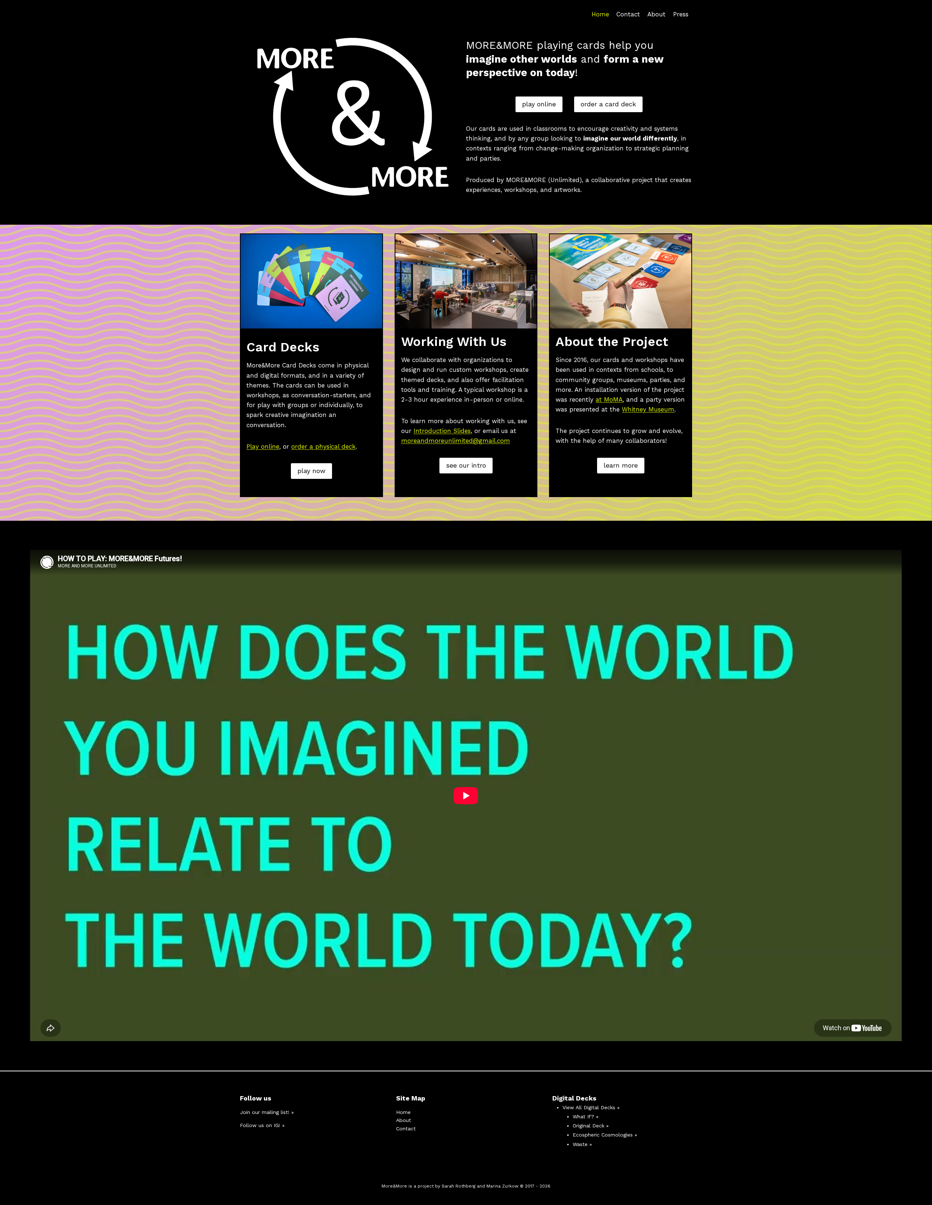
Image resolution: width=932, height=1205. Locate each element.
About (656, 14)
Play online (262, 446)
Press (680, 14)
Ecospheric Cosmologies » (605, 1135)
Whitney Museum (648, 409)
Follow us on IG (259, 1125)
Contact (628, 14)
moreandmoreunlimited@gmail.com (455, 440)
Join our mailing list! (264, 1112)
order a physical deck (323, 446)
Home (600, 14)
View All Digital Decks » (591, 1107)
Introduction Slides (442, 430)
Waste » (582, 1144)
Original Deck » (591, 1126)
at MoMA (609, 399)
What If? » (586, 1116)
